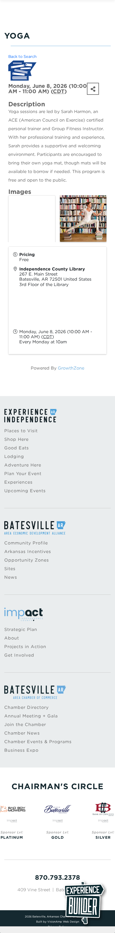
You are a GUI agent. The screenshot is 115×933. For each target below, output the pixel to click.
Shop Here (16, 439)
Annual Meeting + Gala (31, 715)
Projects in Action (25, 646)
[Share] (93, 89)
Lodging (14, 456)
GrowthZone (71, 368)
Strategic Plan (20, 629)
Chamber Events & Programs (38, 741)
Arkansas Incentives (27, 551)
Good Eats (16, 447)
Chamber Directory (26, 707)
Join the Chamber (25, 724)
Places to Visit (21, 430)
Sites (10, 568)
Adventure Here (22, 465)
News (10, 577)
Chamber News (22, 733)
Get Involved (19, 655)
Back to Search (22, 56)
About (11, 638)
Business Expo (21, 750)
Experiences (18, 482)
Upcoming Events (25, 490)
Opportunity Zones (26, 560)
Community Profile (26, 542)
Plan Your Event (22, 473)
